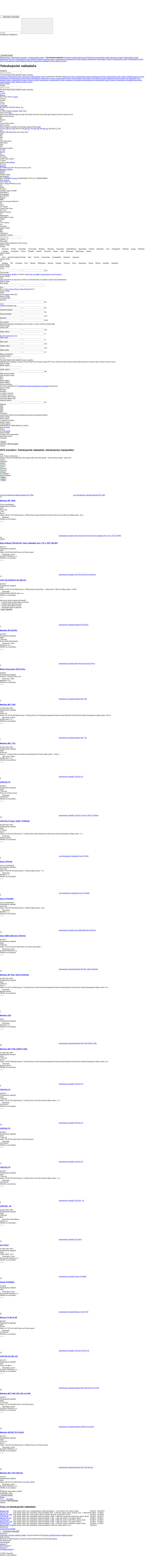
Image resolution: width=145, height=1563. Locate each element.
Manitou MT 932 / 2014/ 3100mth (14, 975)
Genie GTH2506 (7, 1282)
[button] (72, 45)
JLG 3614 (4, 1245)
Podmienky (4, 1535)
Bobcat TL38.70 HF (8, 1317)
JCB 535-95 (4, 1516)
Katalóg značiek (66, 1535)
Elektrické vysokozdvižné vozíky (98, 57)
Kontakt (12, 1529)
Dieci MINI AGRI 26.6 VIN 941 (13, 936)
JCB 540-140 (4, 1520)
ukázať (3, 442)
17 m (15, 336)
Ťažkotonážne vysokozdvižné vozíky (67, 59)
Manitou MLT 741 (7, 743)
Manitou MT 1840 (7, 501)
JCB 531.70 (5, 782)
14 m (11, 336)
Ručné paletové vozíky (58, 61)
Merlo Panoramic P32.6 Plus (12, 669)
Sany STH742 (6, 862)
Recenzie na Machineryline (51, 1535)
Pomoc (7, 1529)
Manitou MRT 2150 (6, 1525)
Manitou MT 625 (5, 1518)
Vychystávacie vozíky (12, 61)
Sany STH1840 (6, 899)
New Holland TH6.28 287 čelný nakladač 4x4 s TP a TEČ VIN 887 (29, 543)
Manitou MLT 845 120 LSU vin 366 (15, 1393)
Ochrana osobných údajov (17, 1535)
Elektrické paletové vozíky (45, 59)
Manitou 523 (5, 1015)
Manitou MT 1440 (6, 1522)
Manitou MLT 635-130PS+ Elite (13, 1049)
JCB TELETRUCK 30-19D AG (13, 580)
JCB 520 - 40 (5, 1206)
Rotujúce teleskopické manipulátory (93, 59)
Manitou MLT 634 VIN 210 (11, 1473)
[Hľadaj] (37, 26)
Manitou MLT (4, 1511)
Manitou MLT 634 (7, 704)
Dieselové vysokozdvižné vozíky (75, 57)
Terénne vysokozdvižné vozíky (117, 59)
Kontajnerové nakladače (41, 61)
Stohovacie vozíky (116, 57)
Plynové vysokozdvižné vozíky (19, 59)
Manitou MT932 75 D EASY (12, 1432)
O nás (2, 1529)
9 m (4, 336)
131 (7, 1499)
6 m (1, 336)
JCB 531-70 (4, 1513)
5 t (3, 304)
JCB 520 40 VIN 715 (9, 1356)
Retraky (33, 59)
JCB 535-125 (4, 1523)
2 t (1, 304)
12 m (7, 336)
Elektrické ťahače (26, 61)
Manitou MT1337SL (8, 630)
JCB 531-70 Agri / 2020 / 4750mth (15, 821)
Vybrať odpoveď (6, 609)
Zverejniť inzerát (6, 1495)
